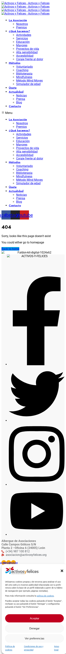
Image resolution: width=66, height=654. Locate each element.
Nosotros (22, 24)
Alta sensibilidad (27, 52)
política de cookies (45, 596)
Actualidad (16, 92)
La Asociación (18, 20)
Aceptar (34, 618)
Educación (23, 42)
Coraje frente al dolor (29, 59)
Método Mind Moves (29, 80)
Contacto (15, 106)
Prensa (20, 99)
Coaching (22, 70)
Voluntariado (24, 66)
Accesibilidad (24, 55)
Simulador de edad (28, 84)
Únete (12, 88)
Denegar (34, 628)
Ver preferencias (34, 638)
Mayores (21, 45)
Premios (21, 27)
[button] (62, 571)
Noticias (21, 95)
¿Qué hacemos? (19, 31)
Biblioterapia (24, 73)
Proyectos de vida (27, 49)
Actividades (23, 35)
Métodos (14, 63)
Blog (19, 102)
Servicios (22, 38)
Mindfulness (24, 77)
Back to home (10, 249)
